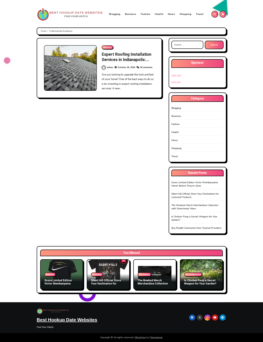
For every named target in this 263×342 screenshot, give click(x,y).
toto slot (176, 82)
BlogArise (140, 337)
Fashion (145, 14)
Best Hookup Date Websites (67, 319)
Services (107, 47)
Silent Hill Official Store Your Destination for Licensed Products (106, 283)
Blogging (114, 14)
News (171, 14)
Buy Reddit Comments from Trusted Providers (196, 228)
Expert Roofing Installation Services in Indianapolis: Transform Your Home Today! (126, 62)
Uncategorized (193, 274)
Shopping (185, 14)
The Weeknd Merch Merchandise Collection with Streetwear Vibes (194, 207)
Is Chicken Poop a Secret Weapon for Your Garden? (200, 282)
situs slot (176, 75)
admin (110, 67)
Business (130, 14)
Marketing (144, 274)
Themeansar (156, 337)
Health (159, 14)
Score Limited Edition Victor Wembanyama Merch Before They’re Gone (194, 184)
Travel (200, 14)
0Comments (146, 67)
